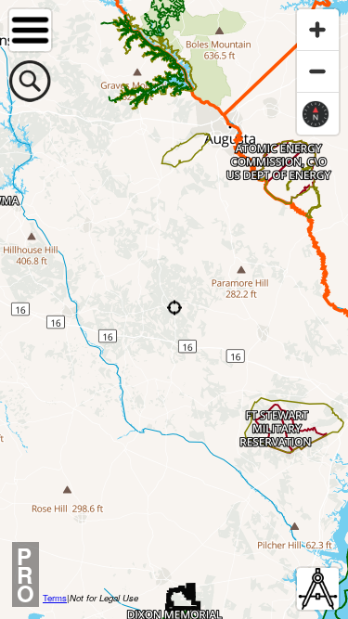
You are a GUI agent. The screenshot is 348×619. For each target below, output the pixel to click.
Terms (55, 597)
